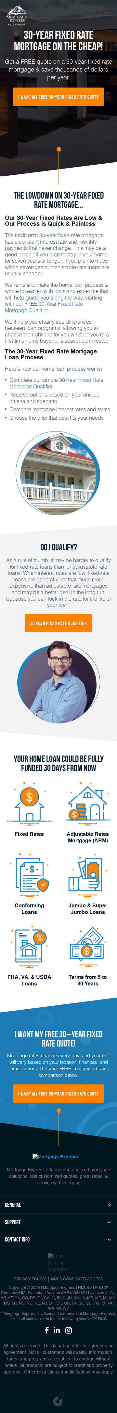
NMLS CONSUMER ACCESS (77, 1279)
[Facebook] (46, 1331)
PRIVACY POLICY (30, 1279)
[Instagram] (68, 1331)
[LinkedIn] (57, 1331)
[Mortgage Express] (16, 16)
